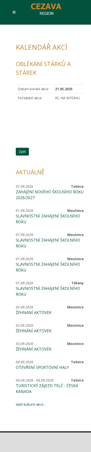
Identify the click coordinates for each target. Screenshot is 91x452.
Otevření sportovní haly (42, 367)
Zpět (22, 151)
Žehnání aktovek (33, 312)
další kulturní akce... (31, 404)
